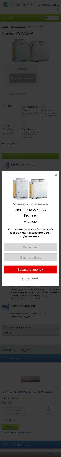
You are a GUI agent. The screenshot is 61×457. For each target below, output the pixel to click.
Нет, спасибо (30, 278)
